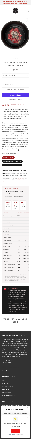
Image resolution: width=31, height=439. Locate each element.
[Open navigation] (2, 10)
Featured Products (7, 386)
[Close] (27, 407)
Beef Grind (20, 178)
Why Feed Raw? (6, 392)
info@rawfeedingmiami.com (10, 367)
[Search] (25, 10)
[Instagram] (6, 370)
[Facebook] (2, 370)
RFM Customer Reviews (9, 395)
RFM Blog (5, 383)
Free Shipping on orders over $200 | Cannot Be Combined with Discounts (16, 2)
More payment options (15, 99)
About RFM (5, 389)
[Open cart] (28, 10)
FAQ (3, 380)
